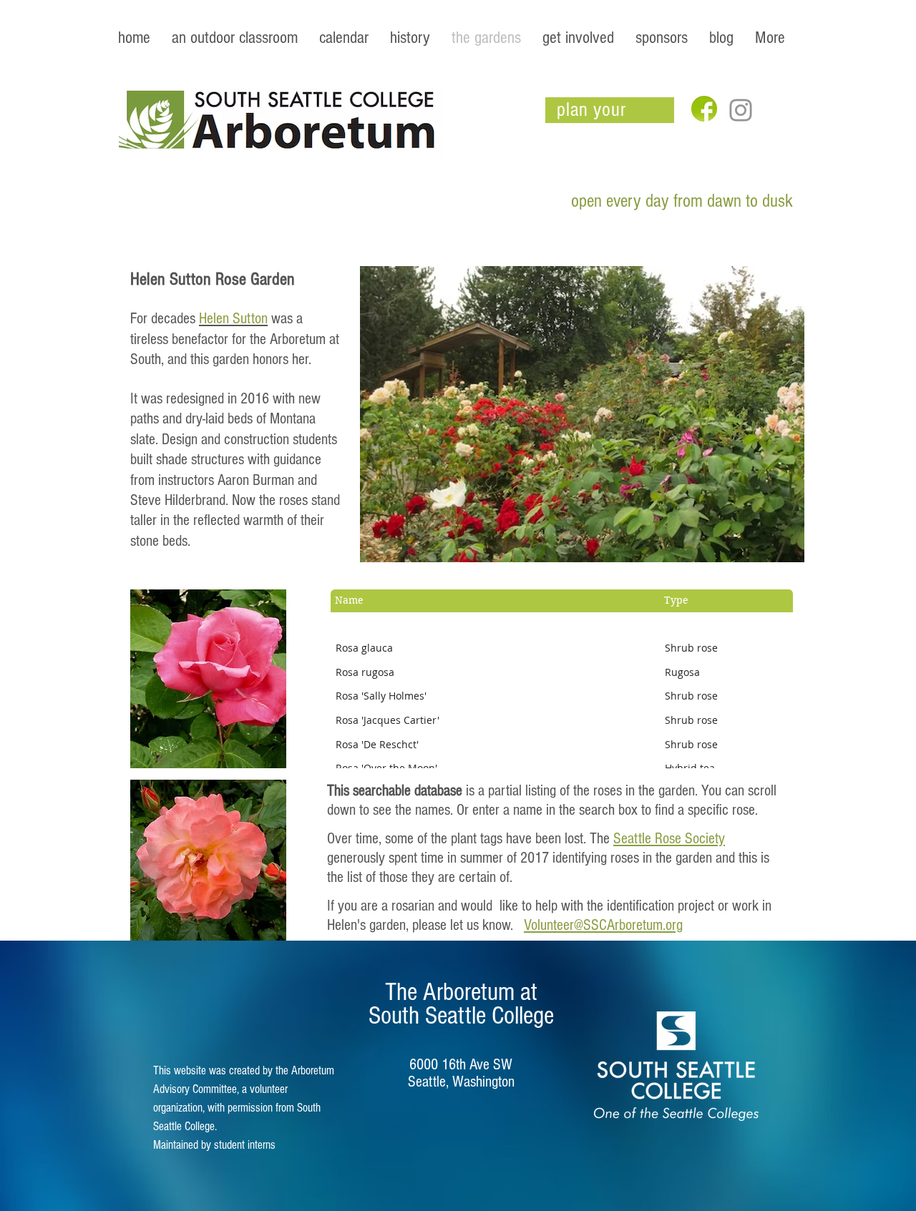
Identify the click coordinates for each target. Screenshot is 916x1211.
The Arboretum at (461, 992)
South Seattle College (461, 1015)
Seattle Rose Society (669, 839)
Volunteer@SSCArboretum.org (603, 925)
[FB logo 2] (704, 109)
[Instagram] (741, 110)
